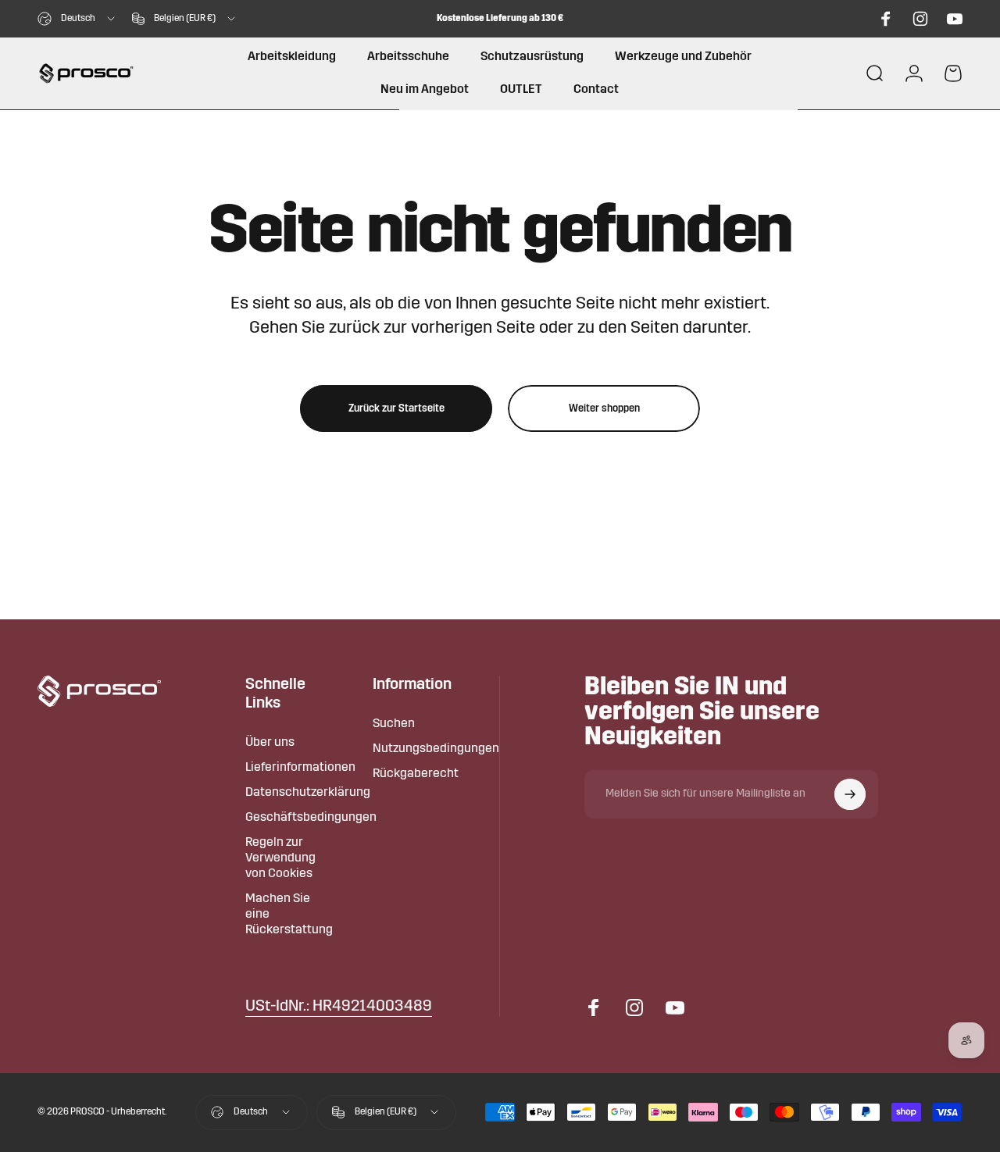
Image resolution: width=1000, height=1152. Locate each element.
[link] (338, 1007)
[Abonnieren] (850, 794)
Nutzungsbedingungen (436, 749)
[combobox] (77, 18)
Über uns (270, 742)
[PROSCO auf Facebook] (886, 19)
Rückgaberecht (416, 774)
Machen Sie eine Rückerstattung (289, 914)
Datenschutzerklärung (307, 792)
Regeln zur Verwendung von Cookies (280, 858)
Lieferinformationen (300, 767)
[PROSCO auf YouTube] (954, 19)
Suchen (394, 724)
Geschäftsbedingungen (311, 817)
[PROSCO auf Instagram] (920, 19)
